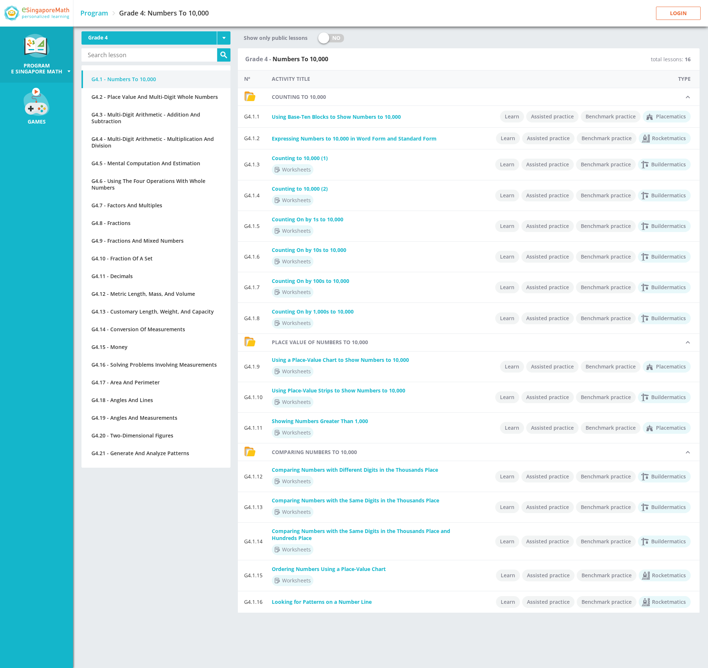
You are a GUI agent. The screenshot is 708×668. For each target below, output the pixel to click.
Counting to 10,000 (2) (300, 188)
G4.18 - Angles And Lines (122, 400)
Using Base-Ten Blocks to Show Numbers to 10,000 (336, 116)
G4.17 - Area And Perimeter (125, 382)
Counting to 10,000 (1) (300, 158)
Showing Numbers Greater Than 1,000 (320, 421)
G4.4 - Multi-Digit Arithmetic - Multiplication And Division (152, 142)
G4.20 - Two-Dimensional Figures (132, 435)
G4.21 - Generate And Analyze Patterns (140, 453)
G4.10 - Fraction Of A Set (122, 258)
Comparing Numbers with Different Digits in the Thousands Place (355, 469)
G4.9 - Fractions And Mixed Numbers (137, 240)
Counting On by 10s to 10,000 (309, 249)
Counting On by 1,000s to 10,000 (313, 311)
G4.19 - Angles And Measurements (134, 417)
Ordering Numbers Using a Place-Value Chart (329, 568)
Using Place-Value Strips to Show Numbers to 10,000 (338, 390)
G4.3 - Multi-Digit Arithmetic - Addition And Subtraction (145, 118)
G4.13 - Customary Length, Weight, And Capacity (152, 311)
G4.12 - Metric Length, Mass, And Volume (143, 293)
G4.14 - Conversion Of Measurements (138, 329)
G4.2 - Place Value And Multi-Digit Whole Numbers (154, 96)
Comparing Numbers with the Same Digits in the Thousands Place (355, 500)
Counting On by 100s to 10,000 (310, 280)
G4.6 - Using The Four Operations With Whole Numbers (148, 184)
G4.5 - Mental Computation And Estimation (145, 163)
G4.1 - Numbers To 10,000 (123, 79)
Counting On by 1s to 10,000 (307, 219)
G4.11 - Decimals (112, 276)
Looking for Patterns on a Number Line (322, 601)
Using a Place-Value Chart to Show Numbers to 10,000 (340, 359)
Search (223, 55)
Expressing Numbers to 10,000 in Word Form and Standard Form (354, 138)
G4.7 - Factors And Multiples (126, 205)
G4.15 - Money (109, 346)
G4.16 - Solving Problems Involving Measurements (154, 364)
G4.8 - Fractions (111, 222)
